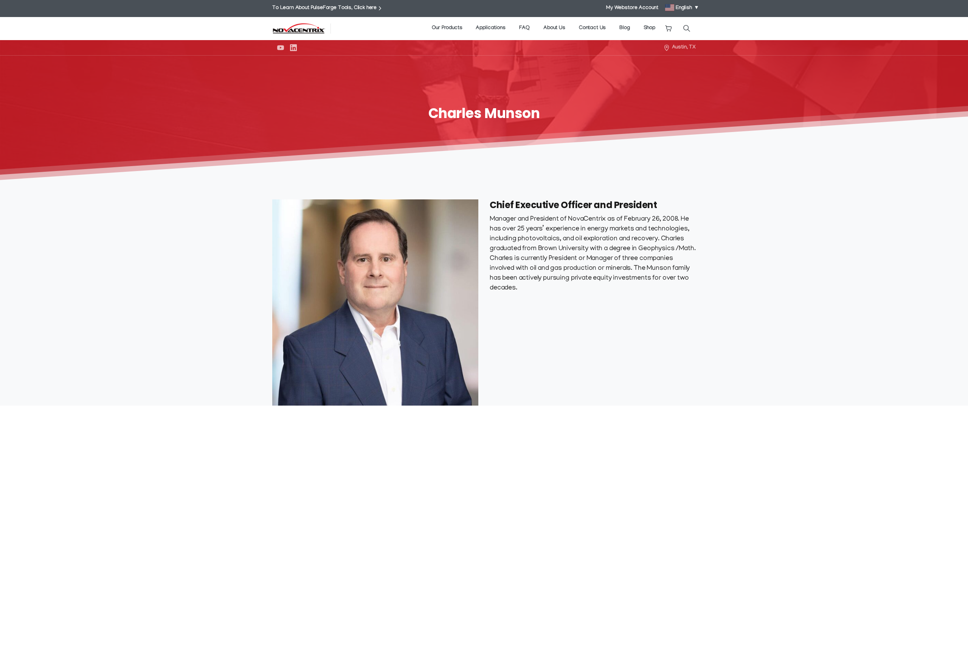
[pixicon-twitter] (621, 486)
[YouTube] (280, 47)
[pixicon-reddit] (685, 486)
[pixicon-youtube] (642, 486)
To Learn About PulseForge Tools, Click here (324, 8)
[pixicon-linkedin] (664, 486)
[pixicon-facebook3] (600, 486)
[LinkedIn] (293, 47)
